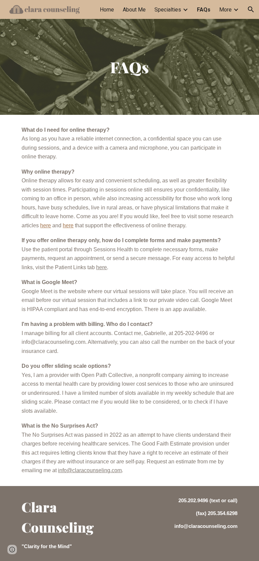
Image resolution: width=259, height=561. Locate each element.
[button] (251, 9)
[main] (129, 67)
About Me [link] (134, 9)
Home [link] (107, 9)
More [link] (225, 9)
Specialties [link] (167, 9)
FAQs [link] (203, 9)
